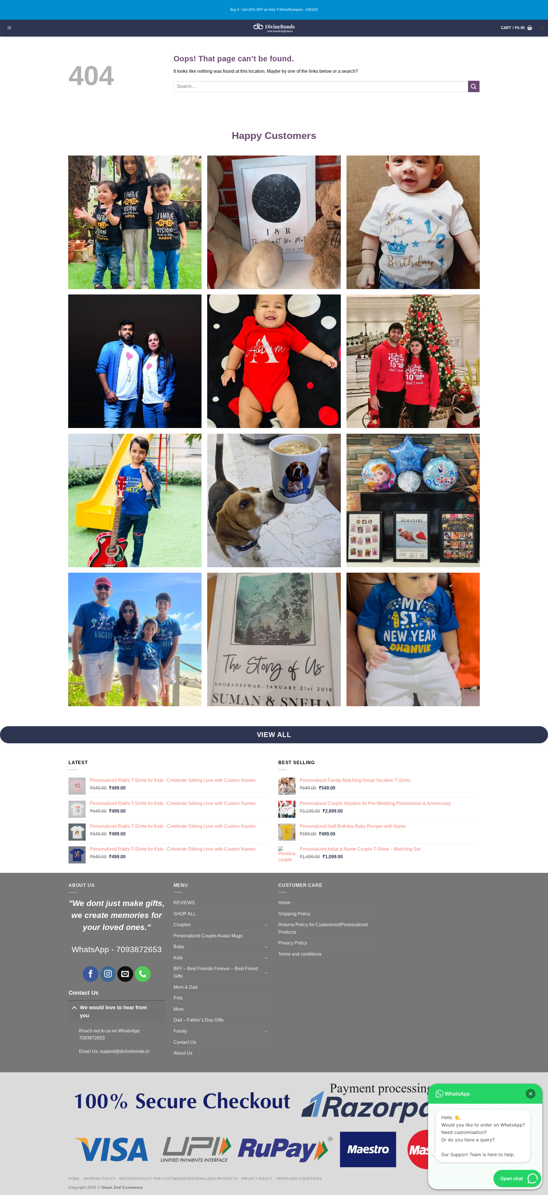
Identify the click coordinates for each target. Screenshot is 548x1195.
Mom (179, 1009)
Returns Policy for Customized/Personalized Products (323, 928)
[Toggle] (74, 1007)
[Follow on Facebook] (90, 974)
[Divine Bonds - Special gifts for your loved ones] (274, 28)
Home (284, 902)
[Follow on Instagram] (108, 974)
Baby (179, 946)
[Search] (541, 28)
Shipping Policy (294, 913)
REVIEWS (184, 902)
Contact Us (185, 1042)
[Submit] (474, 86)
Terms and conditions (299, 954)
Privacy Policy (292, 942)
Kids (178, 957)
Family (180, 1031)
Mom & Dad (186, 987)
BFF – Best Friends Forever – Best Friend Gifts (216, 972)
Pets (178, 998)
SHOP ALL (185, 913)
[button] (9, 28)
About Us (183, 1053)
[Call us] (142, 974)
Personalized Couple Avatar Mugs (208, 935)
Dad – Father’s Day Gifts (198, 1020)
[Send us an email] (125, 974)
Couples (182, 924)
